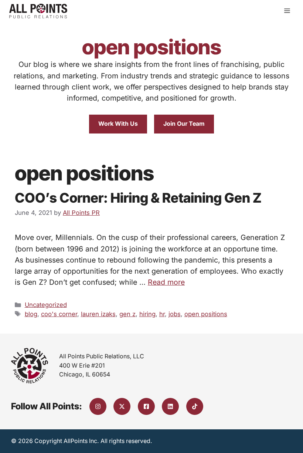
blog (31, 314)
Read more (166, 282)
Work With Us (118, 123)
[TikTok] (194, 406)
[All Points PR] (38, 11)
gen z (127, 314)
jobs (174, 314)
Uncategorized (46, 304)
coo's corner (59, 314)
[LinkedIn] (170, 406)
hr (162, 314)
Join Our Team (184, 123)
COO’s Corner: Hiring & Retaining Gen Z (138, 198)
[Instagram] (97, 406)
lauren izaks (98, 314)
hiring (147, 314)
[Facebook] (146, 406)
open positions (205, 314)
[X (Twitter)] (121, 406)
